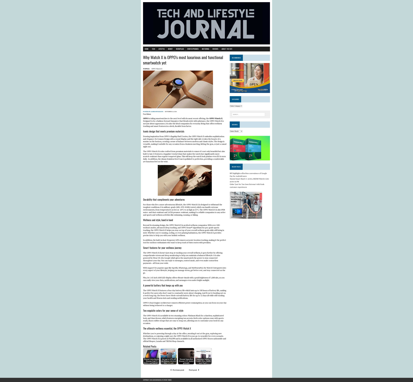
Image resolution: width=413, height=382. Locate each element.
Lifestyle (161, 49)
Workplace (180, 49)
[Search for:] (248, 114)
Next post (193, 370)
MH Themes (168, 380)
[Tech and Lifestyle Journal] (206, 23)
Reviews (215, 49)
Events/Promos (193, 49)
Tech (153, 49)
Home (146, 49)
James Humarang (157, 111)
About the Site (227, 49)
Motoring (205, 49)
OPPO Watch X (156, 69)
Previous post (178, 370)
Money (170, 49)
